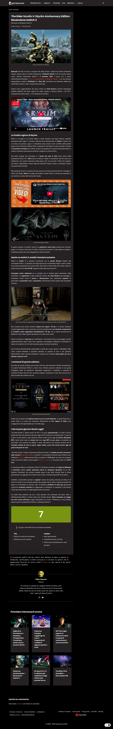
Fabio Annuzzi (16, 26)
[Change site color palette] (108, 725)
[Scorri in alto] (108, 722)
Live (63, 3)
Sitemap (100, 711)
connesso (20, 704)
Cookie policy (76, 711)
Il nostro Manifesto (29, 712)
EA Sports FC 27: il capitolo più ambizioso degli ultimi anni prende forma (40, 675)
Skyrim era (44, 79)
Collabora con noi (15, 715)
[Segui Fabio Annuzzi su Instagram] (39, 597)
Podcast (56, 3)
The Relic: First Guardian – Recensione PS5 (62, 673)
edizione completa (45, 460)
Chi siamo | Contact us (16, 712)
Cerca (80, 3)
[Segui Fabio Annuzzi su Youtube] (42, 597)
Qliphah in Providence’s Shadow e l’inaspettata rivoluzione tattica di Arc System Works (19, 638)
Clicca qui (46, 562)
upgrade (21, 457)
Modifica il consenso (65, 711)
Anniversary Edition (27, 455)
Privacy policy (86, 711)
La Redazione (40, 712)
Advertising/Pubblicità (27, 715)
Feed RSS (94, 711)
